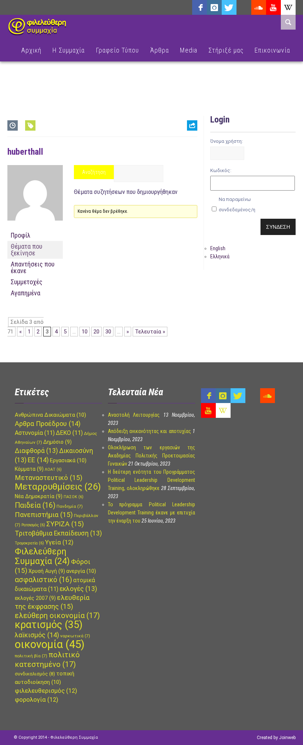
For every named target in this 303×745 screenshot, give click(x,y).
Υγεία (59, 542)
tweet (189, 155)
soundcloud (258, 7)
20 (96, 331)
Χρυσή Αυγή (46, 571)
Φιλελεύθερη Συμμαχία (42, 556)
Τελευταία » (150, 331)
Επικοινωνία (272, 50)
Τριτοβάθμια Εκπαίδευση (58, 533)
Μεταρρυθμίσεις (58, 486)
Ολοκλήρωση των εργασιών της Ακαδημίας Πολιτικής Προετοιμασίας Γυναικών (151, 455)
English (217, 248)
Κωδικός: (220, 170)
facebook (199, 7)
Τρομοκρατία (29, 543)
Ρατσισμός (33, 525)
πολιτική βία (31, 655)
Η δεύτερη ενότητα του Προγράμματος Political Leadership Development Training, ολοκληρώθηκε (151, 480)
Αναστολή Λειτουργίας (134, 415)
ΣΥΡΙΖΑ (65, 524)
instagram (214, 7)
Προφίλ (20, 235)
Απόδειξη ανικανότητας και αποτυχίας (149, 431)
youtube (273, 7)
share (189, 144)
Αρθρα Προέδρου (48, 423)
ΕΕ (38, 460)
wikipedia (288, 7)
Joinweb (287, 737)
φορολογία (36, 699)
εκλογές (78, 589)
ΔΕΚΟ (69, 432)
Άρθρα (159, 50)
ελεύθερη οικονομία (57, 615)
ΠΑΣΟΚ (74, 496)
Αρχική (31, 50)
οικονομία (50, 644)
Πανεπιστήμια (44, 515)
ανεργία (81, 571)
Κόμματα (29, 469)
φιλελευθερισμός (46, 690)
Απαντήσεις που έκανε (32, 267)
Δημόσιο (57, 442)
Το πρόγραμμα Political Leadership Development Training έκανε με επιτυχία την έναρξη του (151, 512)
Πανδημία (70, 506)
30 (108, 331)
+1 (192, 167)
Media (188, 50)
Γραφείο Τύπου (117, 50)
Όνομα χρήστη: (226, 141)
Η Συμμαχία (68, 50)
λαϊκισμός (37, 635)
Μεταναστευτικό (48, 478)
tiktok (243, 7)
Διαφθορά (36, 450)
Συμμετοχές (26, 282)
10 (85, 331)
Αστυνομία (35, 432)
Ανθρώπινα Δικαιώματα (50, 415)
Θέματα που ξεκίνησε (26, 249)
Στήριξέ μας (226, 50)
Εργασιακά (68, 460)
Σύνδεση (278, 227)
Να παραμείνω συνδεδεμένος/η (237, 204)
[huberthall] (35, 226)
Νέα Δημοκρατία (38, 496)
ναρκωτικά (75, 635)
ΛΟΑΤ (53, 469)
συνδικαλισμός (35, 674)
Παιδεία (35, 505)
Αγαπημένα (25, 293)
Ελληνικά (219, 256)
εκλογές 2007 (35, 598)
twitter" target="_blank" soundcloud (229, 7)
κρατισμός (48, 625)
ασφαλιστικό (43, 579)
